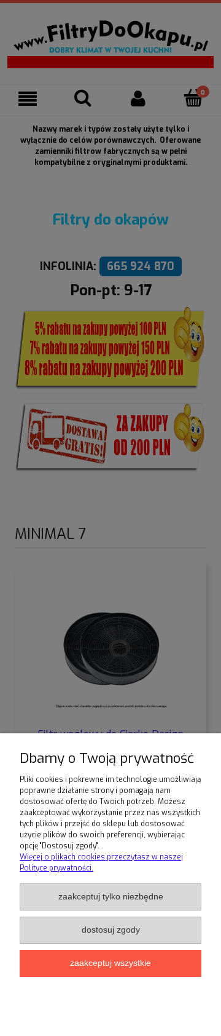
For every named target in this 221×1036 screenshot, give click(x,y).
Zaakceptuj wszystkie (110, 963)
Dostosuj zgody (111, 929)
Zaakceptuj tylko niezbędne (110, 896)
